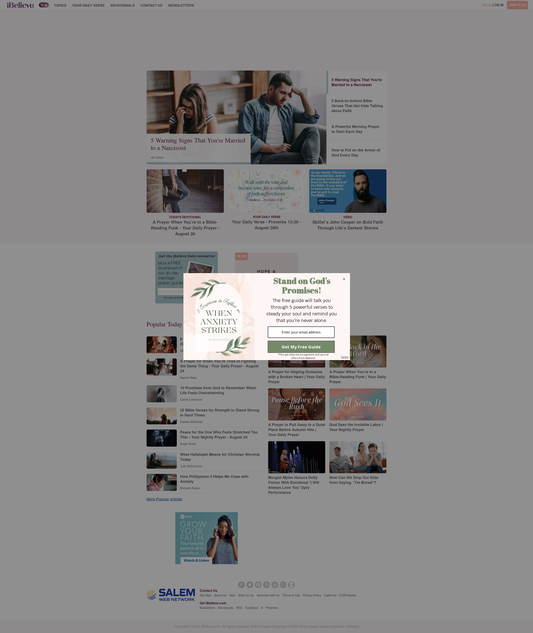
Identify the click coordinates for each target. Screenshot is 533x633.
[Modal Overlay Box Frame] (266, 316)
